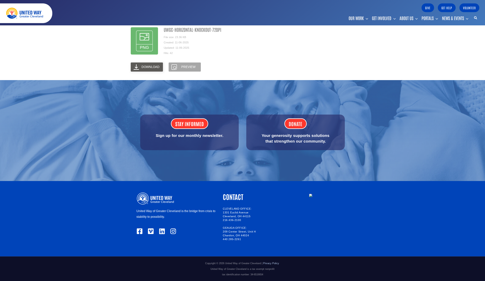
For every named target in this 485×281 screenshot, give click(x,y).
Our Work (356, 18)
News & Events (453, 18)
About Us (406, 18)
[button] (428, 7)
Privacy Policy (271, 263)
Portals (428, 18)
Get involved (381, 18)
